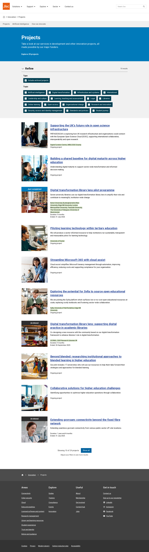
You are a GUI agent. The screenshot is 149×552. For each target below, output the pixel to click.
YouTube (109, 516)
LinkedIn (109, 502)
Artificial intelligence (20, 24)
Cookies (24, 546)
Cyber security (26, 498)
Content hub (80, 507)
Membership (80, 498)
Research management (30, 516)
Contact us (69, 6)
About (78, 493)
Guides (51, 493)
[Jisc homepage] (6, 6)
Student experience (28, 525)
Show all (86, 450)
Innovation (12, 17)
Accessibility (75, 546)
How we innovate (39, 24)
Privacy (32, 546)
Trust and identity (27, 530)
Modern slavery (43, 546)
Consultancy (53, 502)
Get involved (80, 502)
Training (52, 498)
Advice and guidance (29, 534)
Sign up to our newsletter (112, 498)
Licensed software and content (32, 511)
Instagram (110, 507)
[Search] (144, 6)
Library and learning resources (32, 520)
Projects (21, 17)
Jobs (78, 511)
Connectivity (25, 493)
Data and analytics (28, 507)
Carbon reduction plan (60, 546)
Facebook (109, 511)
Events (51, 507)
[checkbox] (36, 80)
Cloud (23, 502)
